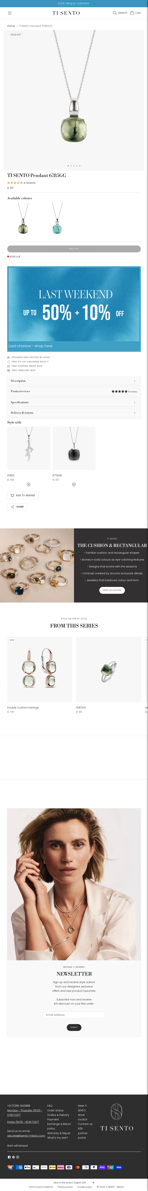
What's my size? (57, 1138)
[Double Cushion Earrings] (40, 669)
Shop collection (112, 590)
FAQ (49, 1106)
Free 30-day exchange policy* (30, 361)
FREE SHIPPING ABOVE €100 (27, 366)
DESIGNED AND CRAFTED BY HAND (31, 357)
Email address (53, 1009)
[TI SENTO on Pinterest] (13, 1157)
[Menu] (9, 13)
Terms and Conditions (41, 1186)
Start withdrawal (17, 1145)
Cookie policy (84, 1186)
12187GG (81, 707)
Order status (55, 1110)
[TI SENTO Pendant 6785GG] (23, 218)
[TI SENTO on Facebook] (9, 1157)
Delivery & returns (22, 413)
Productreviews (74, 391)
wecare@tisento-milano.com (26, 1136)
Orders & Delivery (58, 1115)
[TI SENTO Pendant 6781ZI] (28, 448)
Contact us (85, 1124)
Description (18, 381)
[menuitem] (42, 1187)
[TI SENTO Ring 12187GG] (108, 669)
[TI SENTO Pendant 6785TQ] (57, 218)
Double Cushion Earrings (23, 707)
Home (11, 26)
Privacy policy (65, 1186)
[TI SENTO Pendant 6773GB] (74, 448)
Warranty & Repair (58, 1133)
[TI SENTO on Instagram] (17, 1157)
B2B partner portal (83, 1133)
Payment (53, 1119)
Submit (74, 1027)
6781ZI (10, 475)
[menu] (74, 1183)
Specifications (20, 402)
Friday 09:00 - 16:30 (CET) (23, 1122)
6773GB (57, 475)
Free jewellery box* (24, 370)
